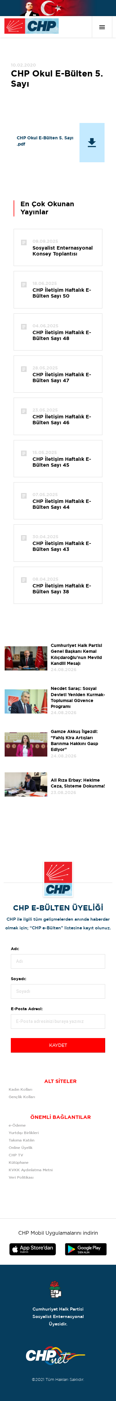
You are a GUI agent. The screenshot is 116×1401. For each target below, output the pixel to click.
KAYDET (58, 1045)
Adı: (15, 949)
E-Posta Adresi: (27, 1009)
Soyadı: (18, 979)
